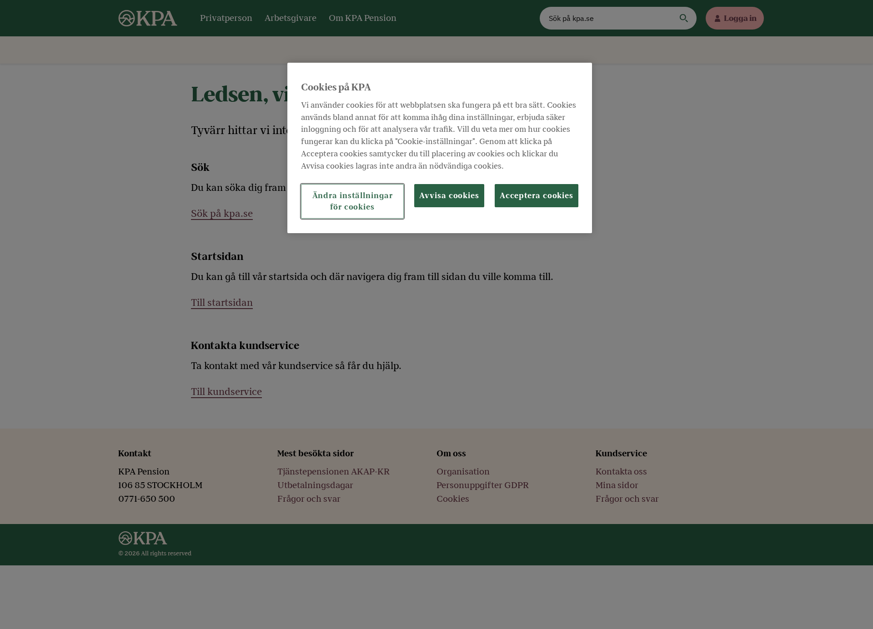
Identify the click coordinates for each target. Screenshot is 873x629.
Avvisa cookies (449, 195)
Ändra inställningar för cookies (352, 201)
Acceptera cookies (536, 195)
